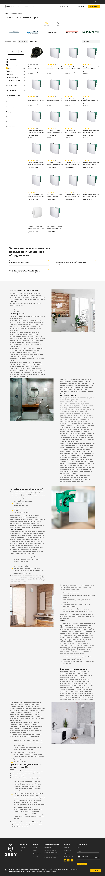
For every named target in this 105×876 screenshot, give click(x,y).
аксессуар (10, 74)
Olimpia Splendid (37, 853)
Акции (16, 1)
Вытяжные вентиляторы (16, 13)
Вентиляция (23, 847)
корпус (10, 71)
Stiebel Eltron (36, 856)
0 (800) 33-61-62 (66, 6)
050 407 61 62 (67, 850)
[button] (91, 41)
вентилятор (11, 68)
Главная (6, 13)
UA (99, 1)
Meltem (35, 850)
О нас (29, 1)
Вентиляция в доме (49, 847)
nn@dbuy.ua (67, 853)
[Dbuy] (9, 6)
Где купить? (27, 6)
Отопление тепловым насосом (52, 855)
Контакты (23, 1)
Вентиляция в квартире (50, 850)
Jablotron (35, 847)
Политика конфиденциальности (48, 871)
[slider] (7, 54)
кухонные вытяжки (13, 77)
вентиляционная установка (15, 62)
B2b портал (81, 6)
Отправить (82, 864)
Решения (19, 6)
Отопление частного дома (51, 852)
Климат (22, 850)
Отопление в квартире (50, 857)
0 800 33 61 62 (67, 847)
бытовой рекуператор (13, 65)
